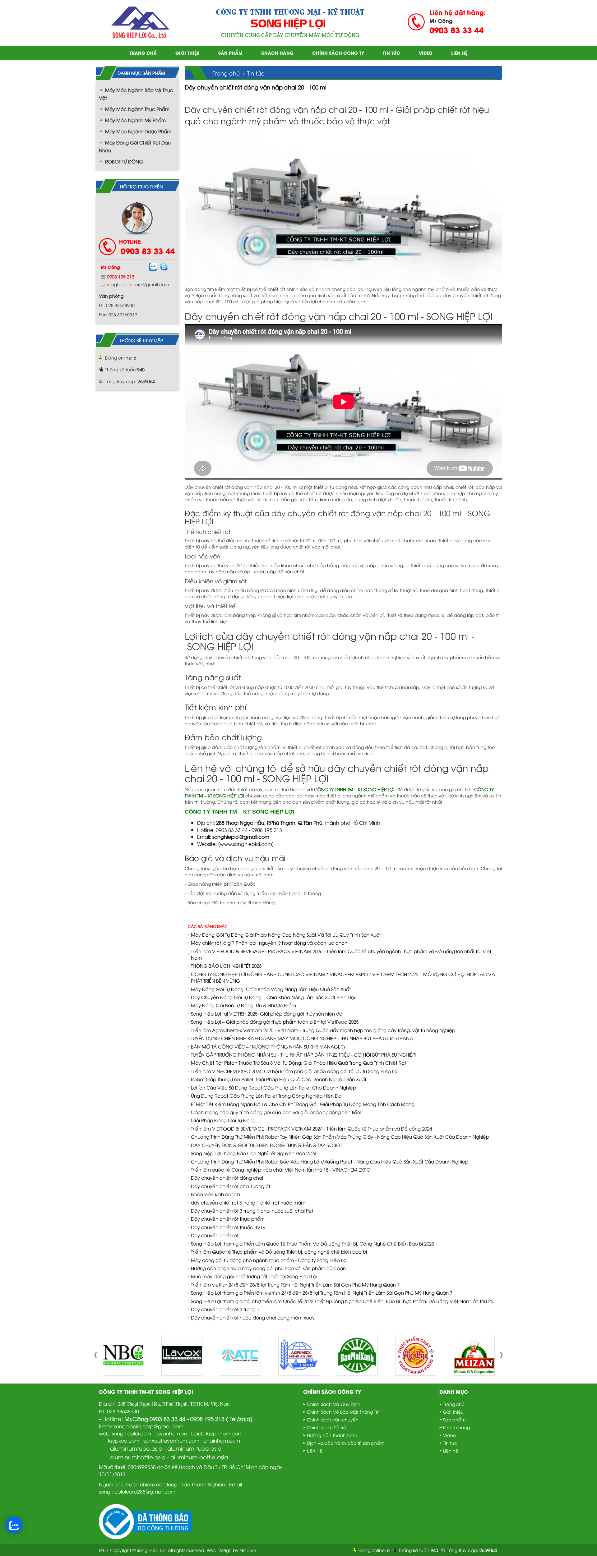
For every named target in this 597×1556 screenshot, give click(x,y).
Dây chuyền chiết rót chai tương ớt (230, 1186)
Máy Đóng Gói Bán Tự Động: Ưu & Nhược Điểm (243, 1005)
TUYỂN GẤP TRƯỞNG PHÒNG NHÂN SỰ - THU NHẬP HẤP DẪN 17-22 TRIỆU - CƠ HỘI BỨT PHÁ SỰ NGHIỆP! (303, 1054)
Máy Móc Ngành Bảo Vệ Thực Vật (136, 94)
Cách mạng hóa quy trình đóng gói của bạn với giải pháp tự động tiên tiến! (276, 1112)
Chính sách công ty (338, 52)
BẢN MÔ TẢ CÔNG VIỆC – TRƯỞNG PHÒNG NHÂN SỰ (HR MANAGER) (268, 1046)
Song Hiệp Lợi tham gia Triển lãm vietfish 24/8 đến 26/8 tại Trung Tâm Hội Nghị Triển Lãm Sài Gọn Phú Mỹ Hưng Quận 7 (321, 1292)
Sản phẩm (230, 52)
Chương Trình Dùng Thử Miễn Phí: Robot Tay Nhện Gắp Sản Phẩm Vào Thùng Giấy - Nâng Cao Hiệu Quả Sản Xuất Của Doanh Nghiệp (340, 1136)
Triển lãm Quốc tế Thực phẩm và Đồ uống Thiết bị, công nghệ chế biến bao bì (279, 1251)
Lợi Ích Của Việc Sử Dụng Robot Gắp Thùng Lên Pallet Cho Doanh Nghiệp (273, 1087)
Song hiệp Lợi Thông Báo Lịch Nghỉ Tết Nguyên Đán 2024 (253, 1153)
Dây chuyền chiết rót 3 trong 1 (225, 1309)
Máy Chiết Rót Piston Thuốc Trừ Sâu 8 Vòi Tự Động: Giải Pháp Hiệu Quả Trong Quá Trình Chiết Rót (298, 1062)
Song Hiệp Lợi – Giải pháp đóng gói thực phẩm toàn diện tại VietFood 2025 (275, 1021)
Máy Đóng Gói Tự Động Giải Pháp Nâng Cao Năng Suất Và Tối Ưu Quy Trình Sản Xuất (286, 934)
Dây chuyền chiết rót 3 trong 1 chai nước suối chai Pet (252, 1210)
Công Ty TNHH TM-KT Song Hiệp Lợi (146, 1391)
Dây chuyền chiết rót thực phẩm (228, 1218)
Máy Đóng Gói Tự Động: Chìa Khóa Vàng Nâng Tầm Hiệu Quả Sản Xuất (271, 989)
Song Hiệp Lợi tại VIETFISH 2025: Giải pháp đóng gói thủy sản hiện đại (267, 1013)
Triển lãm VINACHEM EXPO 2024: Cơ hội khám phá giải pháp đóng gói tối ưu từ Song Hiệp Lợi (294, 1071)
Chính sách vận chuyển (333, 1419)
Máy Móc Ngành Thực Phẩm (137, 109)
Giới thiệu (187, 52)
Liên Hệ (314, 1450)
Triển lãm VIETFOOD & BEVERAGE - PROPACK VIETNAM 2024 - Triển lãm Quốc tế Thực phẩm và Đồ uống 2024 (311, 1128)
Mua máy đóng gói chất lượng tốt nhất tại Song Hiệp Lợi (254, 1276)
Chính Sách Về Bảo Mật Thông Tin (343, 1412)
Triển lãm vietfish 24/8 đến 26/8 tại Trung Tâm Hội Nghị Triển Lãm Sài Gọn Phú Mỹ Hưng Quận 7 (295, 1284)
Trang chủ (143, 52)
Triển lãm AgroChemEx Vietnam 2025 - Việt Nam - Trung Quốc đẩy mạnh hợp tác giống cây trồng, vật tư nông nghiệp (323, 1030)
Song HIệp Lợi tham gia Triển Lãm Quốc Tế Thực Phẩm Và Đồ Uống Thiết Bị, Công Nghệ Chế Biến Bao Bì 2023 (312, 1243)
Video (426, 52)
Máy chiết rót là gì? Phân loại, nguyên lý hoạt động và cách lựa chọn (269, 942)
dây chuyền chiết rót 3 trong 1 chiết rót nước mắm (248, 1202)
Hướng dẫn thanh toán (332, 1435)
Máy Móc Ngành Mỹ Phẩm (135, 120)
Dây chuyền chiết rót (214, 1235)
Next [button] (503, 1355)
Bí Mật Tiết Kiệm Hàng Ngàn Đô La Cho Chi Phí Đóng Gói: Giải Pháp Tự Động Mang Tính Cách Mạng (302, 1104)
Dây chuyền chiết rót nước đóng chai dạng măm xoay (253, 1317)
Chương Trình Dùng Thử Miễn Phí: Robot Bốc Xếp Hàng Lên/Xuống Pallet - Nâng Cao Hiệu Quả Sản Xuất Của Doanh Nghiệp (329, 1161)
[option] (123, 1355)
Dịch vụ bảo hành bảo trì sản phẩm (345, 1443)
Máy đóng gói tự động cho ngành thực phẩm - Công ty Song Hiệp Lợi (269, 1260)
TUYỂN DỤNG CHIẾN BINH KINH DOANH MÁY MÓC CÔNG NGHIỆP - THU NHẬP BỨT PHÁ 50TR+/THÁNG (302, 1038)
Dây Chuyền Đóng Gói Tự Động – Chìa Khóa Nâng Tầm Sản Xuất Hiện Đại (273, 997)
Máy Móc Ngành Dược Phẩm (138, 131)
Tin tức (391, 52)
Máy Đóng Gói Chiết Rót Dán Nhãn (135, 146)
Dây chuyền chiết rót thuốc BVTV (228, 1227)
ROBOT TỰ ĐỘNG (124, 161)
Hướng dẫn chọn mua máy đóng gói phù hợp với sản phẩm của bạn (268, 1268)
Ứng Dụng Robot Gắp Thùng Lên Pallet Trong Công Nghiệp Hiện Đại (266, 1095)
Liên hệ (459, 52)
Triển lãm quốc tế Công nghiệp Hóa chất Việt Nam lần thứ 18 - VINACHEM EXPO (281, 1169)
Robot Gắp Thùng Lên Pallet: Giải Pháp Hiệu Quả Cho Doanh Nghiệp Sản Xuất (278, 1079)
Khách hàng (277, 52)
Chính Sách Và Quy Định (333, 1404)
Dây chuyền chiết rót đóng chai (227, 1177)
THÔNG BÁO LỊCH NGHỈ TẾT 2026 (226, 965)
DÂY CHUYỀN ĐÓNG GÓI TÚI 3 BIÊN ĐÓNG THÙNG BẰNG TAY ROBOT (266, 1145)
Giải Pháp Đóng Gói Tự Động (223, 1120)
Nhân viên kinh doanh (215, 1194)
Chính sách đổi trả (326, 1427)
